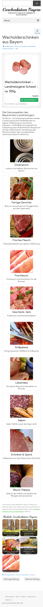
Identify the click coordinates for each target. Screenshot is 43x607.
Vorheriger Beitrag (11, 579)
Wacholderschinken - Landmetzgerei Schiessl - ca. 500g (21, 86)
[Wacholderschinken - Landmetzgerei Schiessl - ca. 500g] (21, 66)
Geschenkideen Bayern (21, 9)
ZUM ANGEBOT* (30, 100)
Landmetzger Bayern (9, 575)
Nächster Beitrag (32, 579)
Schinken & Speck (7, 48)
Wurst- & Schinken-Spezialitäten (25, 46)
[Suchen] (37, 3)
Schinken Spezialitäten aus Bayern (25, 575)
